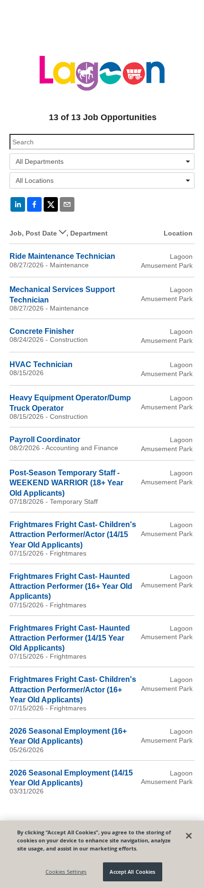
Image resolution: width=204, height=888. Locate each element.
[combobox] (102, 161)
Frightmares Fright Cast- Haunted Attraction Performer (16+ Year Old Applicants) (70, 586)
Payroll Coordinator (44, 439)
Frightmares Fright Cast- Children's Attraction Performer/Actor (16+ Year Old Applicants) (72, 689)
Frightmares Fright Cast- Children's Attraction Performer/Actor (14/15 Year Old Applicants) (72, 534)
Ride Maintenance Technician (62, 256)
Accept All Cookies (132, 871)
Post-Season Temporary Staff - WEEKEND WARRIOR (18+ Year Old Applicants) (66, 483)
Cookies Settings (66, 871)
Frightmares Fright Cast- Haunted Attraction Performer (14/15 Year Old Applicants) (69, 638)
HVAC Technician (41, 364)
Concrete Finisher (41, 331)
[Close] (188, 835)
